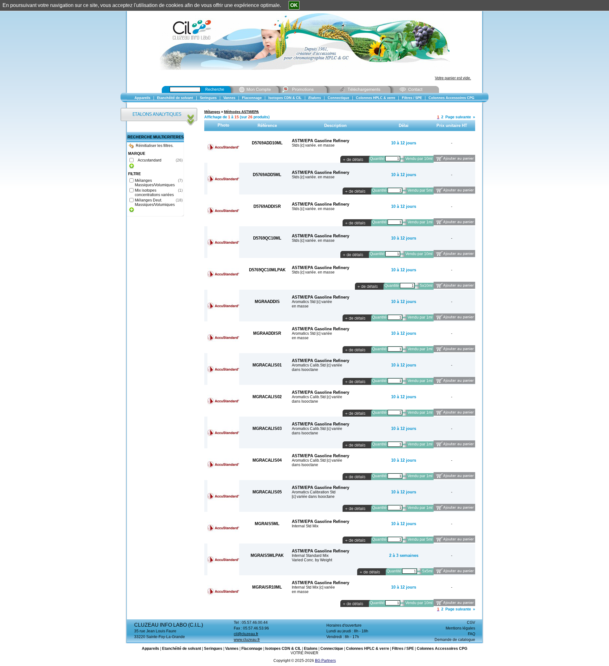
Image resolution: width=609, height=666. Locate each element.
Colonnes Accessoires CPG (442, 648)
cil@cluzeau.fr (246, 634)
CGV (471, 622)
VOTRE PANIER (304, 653)
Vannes (232, 648)
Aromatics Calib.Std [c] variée (317, 365)
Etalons (311, 648)
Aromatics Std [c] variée (312, 302)
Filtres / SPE (403, 648)
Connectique (331, 648)
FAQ (471, 634)
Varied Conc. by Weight (312, 560)
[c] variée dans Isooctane (313, 496)
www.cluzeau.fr (247, 639)
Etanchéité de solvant (181, 648)
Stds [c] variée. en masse (313, 145)
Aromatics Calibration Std (314, 492)
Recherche (214, 89)
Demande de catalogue (455, 639)
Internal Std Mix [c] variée (313, 587)
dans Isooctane (305, 369)
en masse (300, 306)
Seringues (213, 648)
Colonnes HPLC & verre (367, 648)
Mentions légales (460, 628)
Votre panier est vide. (453, 78)
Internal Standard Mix (310, 555)
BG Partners (325, 660)
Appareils (150, 648)
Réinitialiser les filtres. (155, 145)
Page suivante (458, 117)
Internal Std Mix (305, 526)
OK (294, 5)
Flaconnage (251, 648)
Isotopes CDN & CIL (283, 648)
